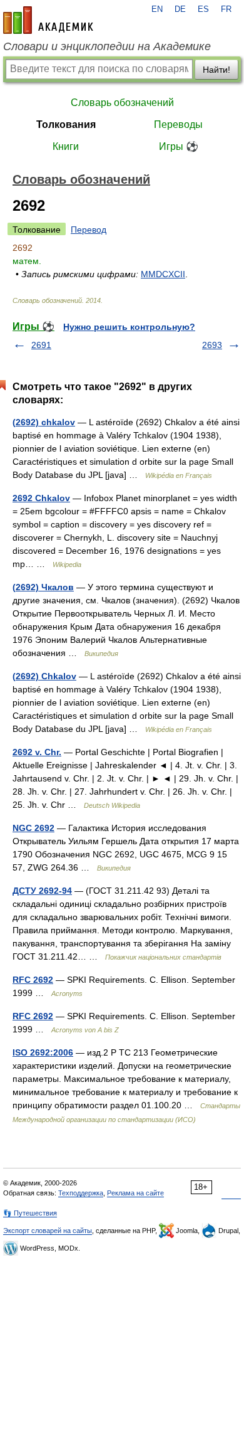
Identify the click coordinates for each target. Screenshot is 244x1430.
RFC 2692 (33, 980)
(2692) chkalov (44, 422)
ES (203, 9)
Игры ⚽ (178, 146)
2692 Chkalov (41, 498)
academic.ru (48, 20)
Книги (66, 146)
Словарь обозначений (122, 102)
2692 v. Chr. (37, 752)
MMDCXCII (163, 274)
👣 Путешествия (30, 1213)
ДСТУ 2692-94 (42, 891)
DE (180, 9)
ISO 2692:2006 (43, 1052)
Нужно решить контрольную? (129, 327)
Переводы (178, 124)
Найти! (216, 70)
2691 (41, 345)
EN (157, 9)
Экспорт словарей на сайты (47, 1230)
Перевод (88, 230)
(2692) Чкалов (43, 587)
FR (226, 9)
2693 (212, 345)
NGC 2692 (33, 828)
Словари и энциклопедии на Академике (107, 46)
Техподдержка (80, 1193)
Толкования (66, 124)
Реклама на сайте (135, 1193)
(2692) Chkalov (44, 676)
